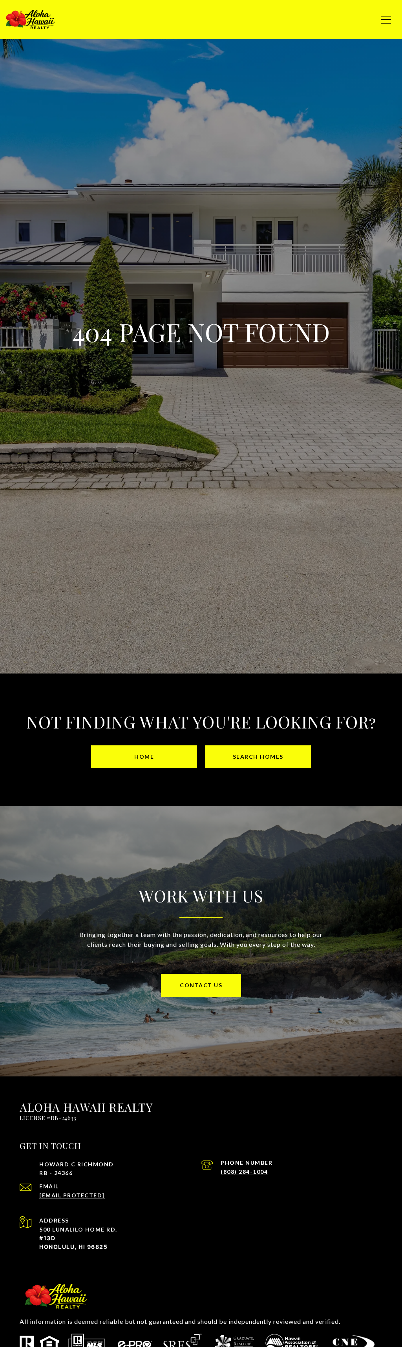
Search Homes (258, 756)
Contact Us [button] (201, 985)
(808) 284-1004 (244, 1171)
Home (144, 756)
